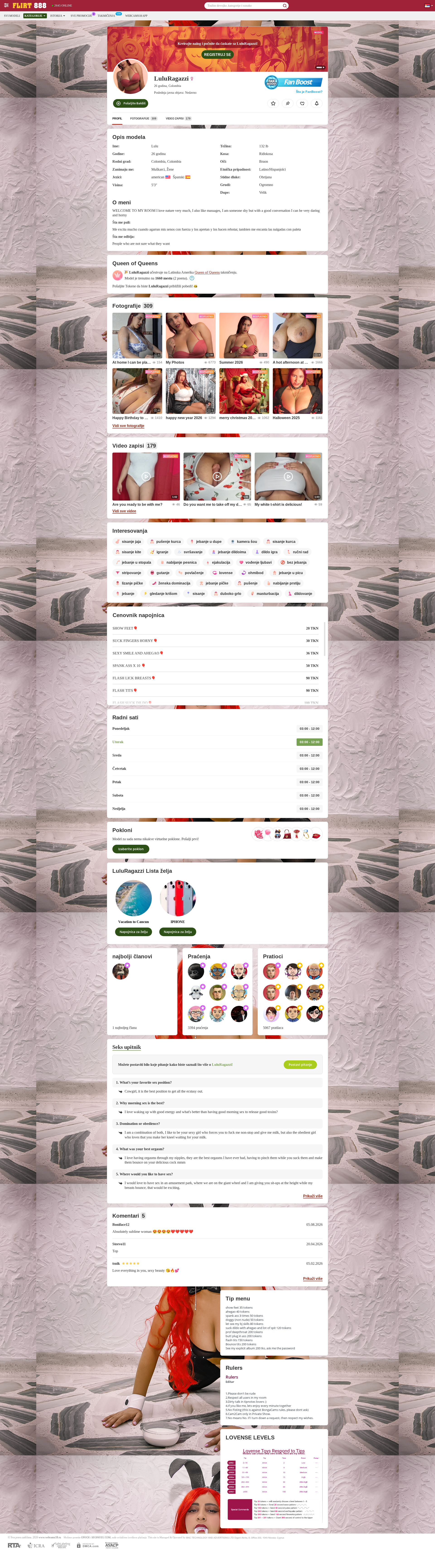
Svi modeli (12, 15)
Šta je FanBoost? (309, 91)
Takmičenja (106, 15)
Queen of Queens (207, 272)
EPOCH (85, 1537)
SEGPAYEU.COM (101, 1537)
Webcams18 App (136, 15)
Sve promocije (81, 15)
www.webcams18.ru (50, 1537)
